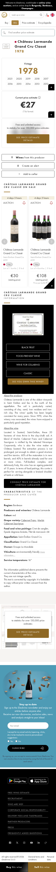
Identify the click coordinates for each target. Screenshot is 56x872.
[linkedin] (39, 842)
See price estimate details (28, 139)
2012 (45, 83)
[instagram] (24, 842)
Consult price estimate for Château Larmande (28, 483)
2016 (10, 83)
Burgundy (36, 5)
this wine (14, 867)
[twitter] (17, 842)
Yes (11, 741)
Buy (6, 22)
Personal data (50, 858)
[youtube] (31, 842)
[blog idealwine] (46, 842)
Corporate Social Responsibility (27, 810)
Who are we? (15, 804)
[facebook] (10, 842)
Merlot (40, 520)
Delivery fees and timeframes (25, 815)
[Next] (51, 242)
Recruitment (15, 798)
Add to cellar (30, 174)
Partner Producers (19, 821)
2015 (18, 83)
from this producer (30, 157)
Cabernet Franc (28, 520)
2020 (19, 78)
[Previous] (4, 242)
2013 (37, 83)
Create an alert (30, 165)
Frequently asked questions (25, 833)
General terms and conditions (36, 858)
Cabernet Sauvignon (14, 523)
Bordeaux (47, 5)
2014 (28, 83)
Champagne (27, 8)
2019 (28, 78)
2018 (37, 78)
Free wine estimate (19, 792)
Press (11, 827)
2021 (10, 78)
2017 (45, 78)
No (19, 741)
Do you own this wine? (28, 381)
